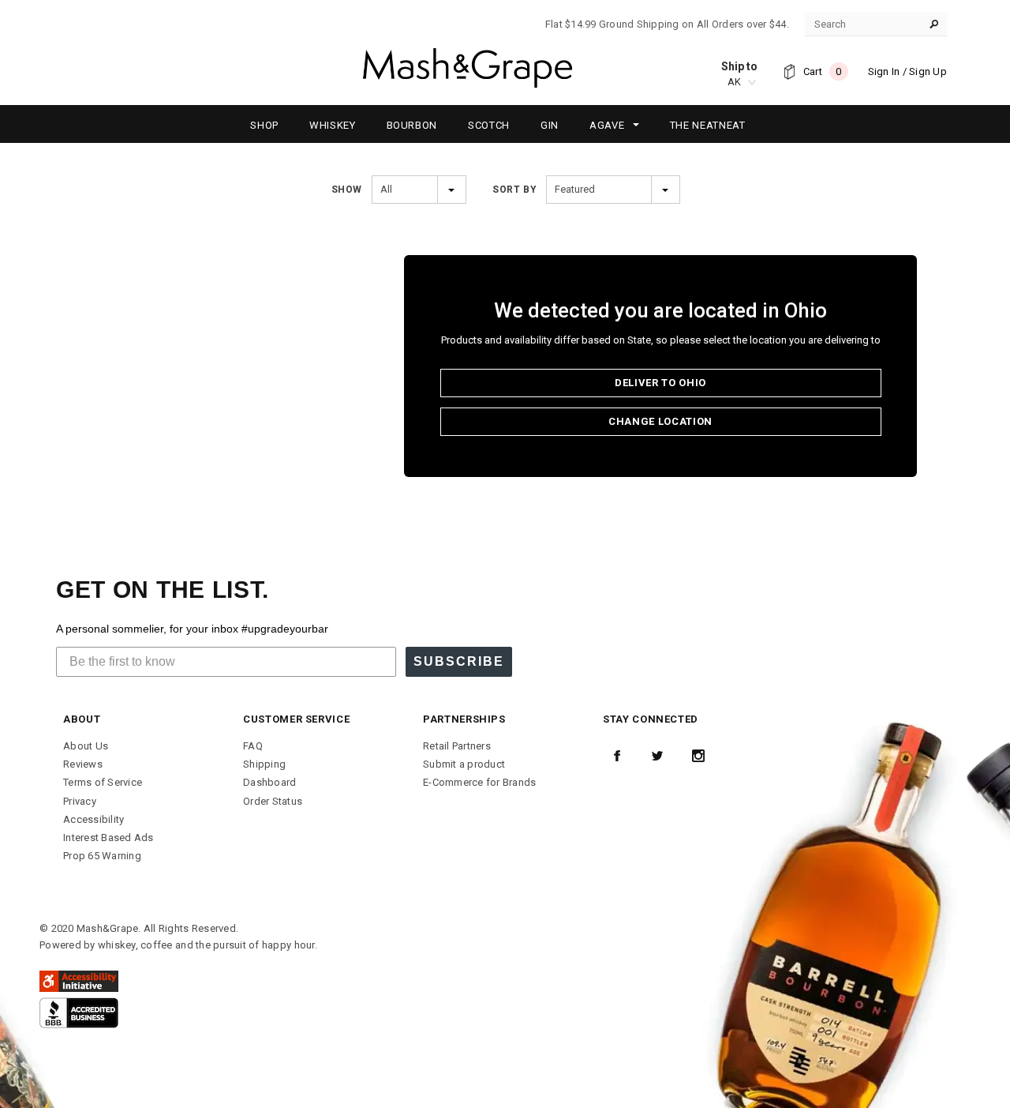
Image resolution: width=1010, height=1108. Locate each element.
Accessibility (93, 819)
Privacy (79, 801)
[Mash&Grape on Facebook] (617, 756)
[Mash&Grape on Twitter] (657, 756)
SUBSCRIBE (458, 661)
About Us (85, 746)
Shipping (264, 764)
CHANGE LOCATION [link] (660, 421)
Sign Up (928, 71)
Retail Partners (457, 746)
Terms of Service (102, 782)
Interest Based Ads (108, 837)
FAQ (253, 746)
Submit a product (464, 764)
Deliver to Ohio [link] (660, 383)
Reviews (83, 764)
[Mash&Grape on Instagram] (698, 756)
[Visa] (78, 1012)
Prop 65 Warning (102, 856)
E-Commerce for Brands (479, 782)
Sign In (884, 71)
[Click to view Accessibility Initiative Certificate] (78, 980)
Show (346, 189)
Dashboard (269, 782)
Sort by (514, 189)
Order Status (272, 801)
